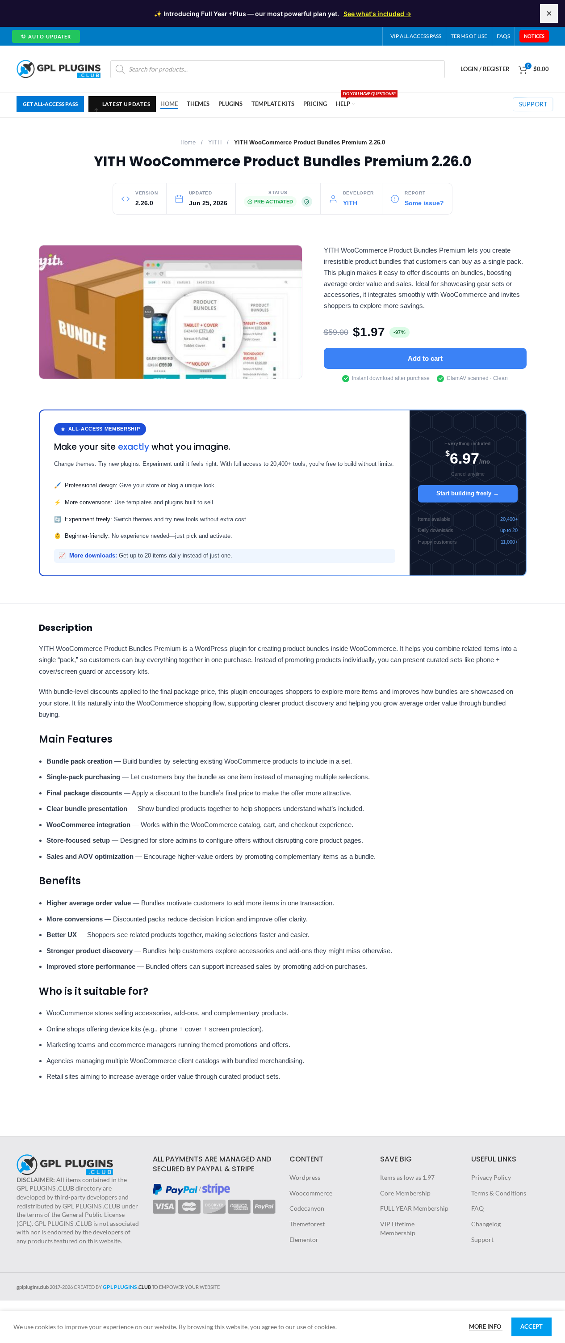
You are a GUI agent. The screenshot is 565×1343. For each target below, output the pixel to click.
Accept (531, 1326)
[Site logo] (59, 68)
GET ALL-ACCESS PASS (50, 104)
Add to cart (425, 358)
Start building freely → (467, 493)
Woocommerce (310, 1193)
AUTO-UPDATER (45, 36)
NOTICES (534, 36)
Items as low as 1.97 (407, 1177)
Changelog (486, 1224)
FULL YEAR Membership (414, 1208)
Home (188, 142)
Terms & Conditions (498, 1193)
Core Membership (405, 1193)
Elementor (303, 1239)
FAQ (477, 1208)
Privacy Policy (491, 1177)
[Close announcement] (549, 13)
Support (482, 1239)
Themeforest (307, 1224)
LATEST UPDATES (122, 104)
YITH (215, 142)
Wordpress (304, 1177)
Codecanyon (306, 1208)
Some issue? (424, 203)
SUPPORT (533, 104)
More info (485, 1326)
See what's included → (377, 13)
